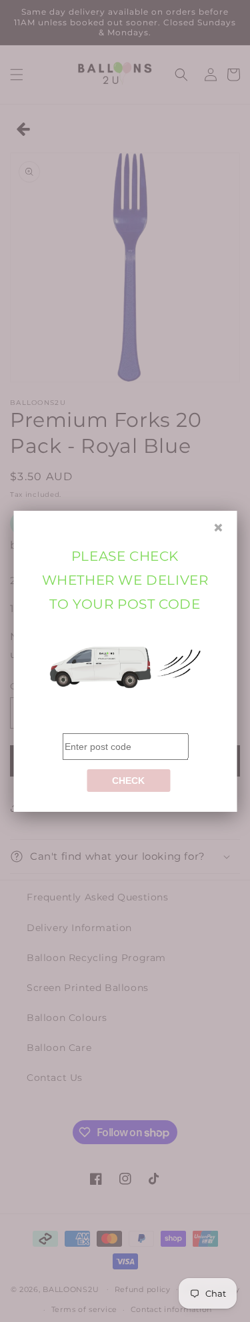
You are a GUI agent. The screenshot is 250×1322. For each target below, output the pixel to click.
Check (128, 780)
